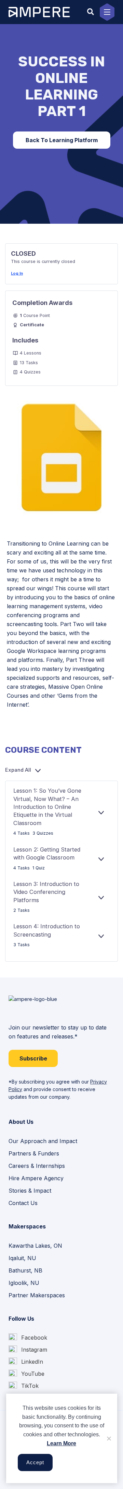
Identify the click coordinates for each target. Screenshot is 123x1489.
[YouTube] (26, 1374)
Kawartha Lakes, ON (35, 1245)
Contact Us (23, 1203)
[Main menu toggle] (107, 12)
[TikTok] (24, 1386)
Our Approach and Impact (43, 1141)
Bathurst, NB (25, 1270)
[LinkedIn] (26, 1362)
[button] (91, 12)
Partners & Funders (34, 1153)
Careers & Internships (37, 1165)
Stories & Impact (30, 1190)
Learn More (61, 1443)
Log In (17, 273)
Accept (35, 1462)
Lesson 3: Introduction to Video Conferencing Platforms (46, 892)
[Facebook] (28, 1337)
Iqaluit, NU (22, 1258)
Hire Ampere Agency (36, 1178)
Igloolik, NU (24, 1282)
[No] (108, 1438)
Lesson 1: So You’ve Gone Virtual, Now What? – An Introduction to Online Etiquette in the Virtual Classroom (47, 806)
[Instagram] (28, 1349)
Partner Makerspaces (37, 1295)
